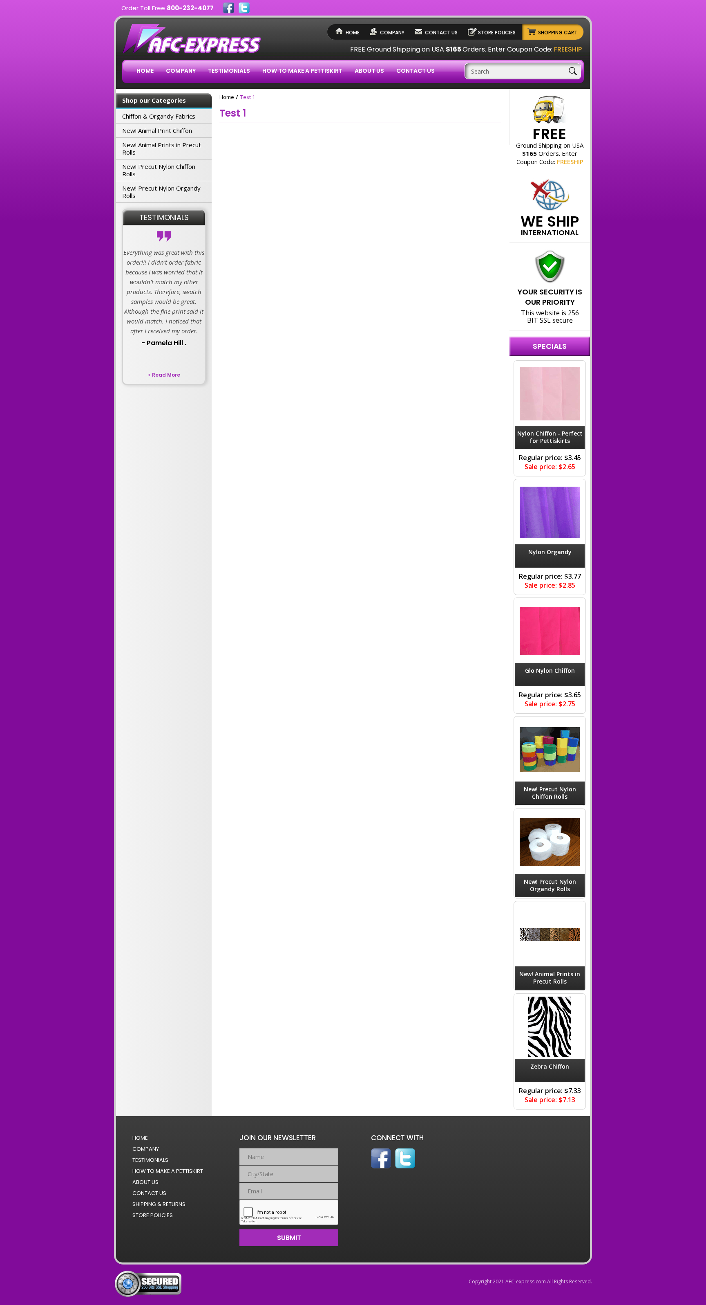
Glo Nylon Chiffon (550, 670)
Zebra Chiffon (549, 1066)
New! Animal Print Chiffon (157, 130)
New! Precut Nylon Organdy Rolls (161, 192)
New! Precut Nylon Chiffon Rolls (158, 170)
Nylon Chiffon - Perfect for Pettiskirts (550, 437)
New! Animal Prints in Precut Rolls (161, 148)
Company (392, 32)
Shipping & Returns (158, 1204)
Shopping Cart (557, 32)
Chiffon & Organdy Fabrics (158, 116)
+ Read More (163, 374)
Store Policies (497, 32)
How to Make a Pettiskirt (302, 71)
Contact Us (441, 32)
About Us (369, 71)
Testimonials (229, 71)
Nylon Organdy (550, 552)
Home (353, 32)
